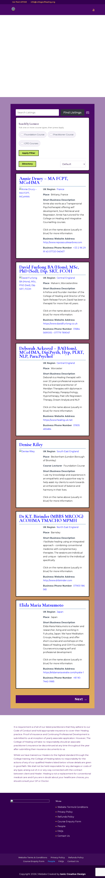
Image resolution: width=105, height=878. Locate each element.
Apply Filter (28, 153)
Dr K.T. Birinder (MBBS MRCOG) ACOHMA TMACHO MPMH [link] (51, 518)
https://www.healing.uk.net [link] (58, 420)
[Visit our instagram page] (85, 2)
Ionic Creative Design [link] (73, 874)
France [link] (60, 189)
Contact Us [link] (64, 836)
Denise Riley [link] (31, 444)
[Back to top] (103, 858)
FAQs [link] (60, 831)
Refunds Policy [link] (66, 816)
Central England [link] (66, 278)
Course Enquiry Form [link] (69, 821)
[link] (13, 9)
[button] (93, 11)
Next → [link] (81, 699)
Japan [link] (60, 612)
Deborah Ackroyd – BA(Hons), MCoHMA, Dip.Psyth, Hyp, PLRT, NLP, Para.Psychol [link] (51, 352)
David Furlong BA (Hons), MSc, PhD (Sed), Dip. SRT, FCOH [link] (49, 269)
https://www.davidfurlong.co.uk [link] (60, 323)
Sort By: (55, 164)
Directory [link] (27, 163)
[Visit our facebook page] (82, 2)
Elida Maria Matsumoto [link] (41, 605)
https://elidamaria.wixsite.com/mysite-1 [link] (63, 672)
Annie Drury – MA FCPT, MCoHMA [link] (43, 180)
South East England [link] (68, 451)
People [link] (61, 826)
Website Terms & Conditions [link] (73, 807)
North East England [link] (67, 527)
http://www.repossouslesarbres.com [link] (62, 242)
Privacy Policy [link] (65, 812)
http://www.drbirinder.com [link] (57, 580)
